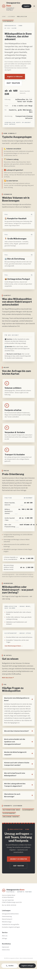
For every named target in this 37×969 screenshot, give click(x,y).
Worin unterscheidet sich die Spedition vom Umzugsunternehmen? (18, 741)
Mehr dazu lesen (8, 678)
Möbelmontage (6, 922)
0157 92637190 (13, 83)
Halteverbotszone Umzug (11, 810)
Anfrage (4, 938)
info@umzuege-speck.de (14, 902)
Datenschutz (6, 950)
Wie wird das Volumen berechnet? (18, 731)
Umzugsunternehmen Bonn (10, 914)
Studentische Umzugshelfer (10, 924)
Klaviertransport (9, 813)
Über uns (5, 936)
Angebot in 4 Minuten (15, 76)
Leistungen (11, 16)
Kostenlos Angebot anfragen (11, 927)
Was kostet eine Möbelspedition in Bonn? (18, 699)
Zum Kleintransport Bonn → (14, 646)
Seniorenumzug (7, 916)
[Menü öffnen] (34, 6)
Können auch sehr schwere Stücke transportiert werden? (18, 764)
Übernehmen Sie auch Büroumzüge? (18, 795)
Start (4, 16)
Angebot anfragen (27, 966)
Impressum (5, 947)
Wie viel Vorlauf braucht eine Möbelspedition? (18, 774)
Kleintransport (28, 810)
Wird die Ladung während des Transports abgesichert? (18, 784)
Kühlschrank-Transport (11, 816)
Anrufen (10, 966)
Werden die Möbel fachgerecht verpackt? (18, 753)
